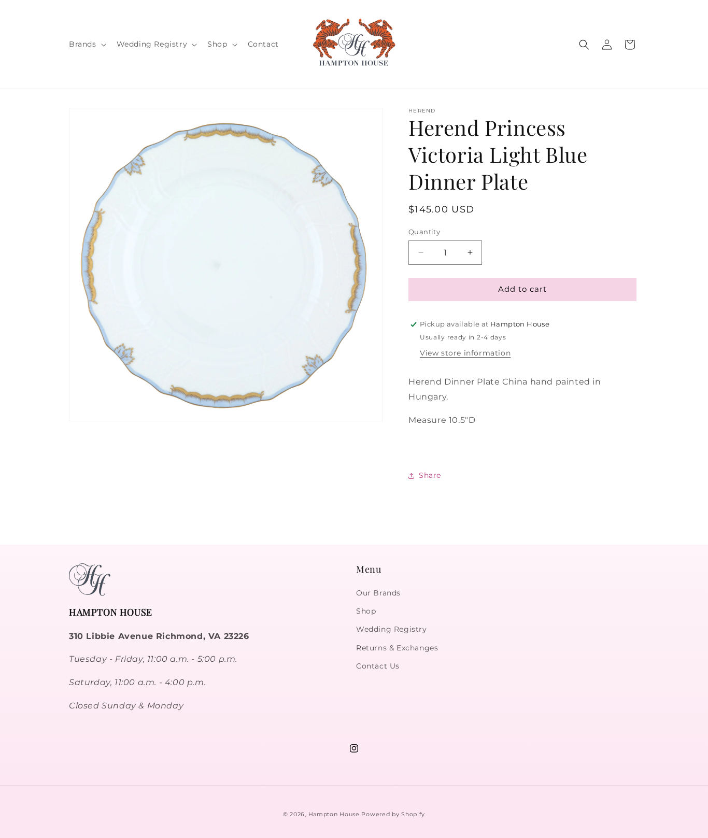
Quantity (424, 232)
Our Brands (378, 593)
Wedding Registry (391, 629)
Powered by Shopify (393, 814)
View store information (465, 353)
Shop (366, 611)
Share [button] (430, 475)
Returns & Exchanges (397, 647)
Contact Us (378, 666)
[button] (86, 44)
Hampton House (334, 814)
